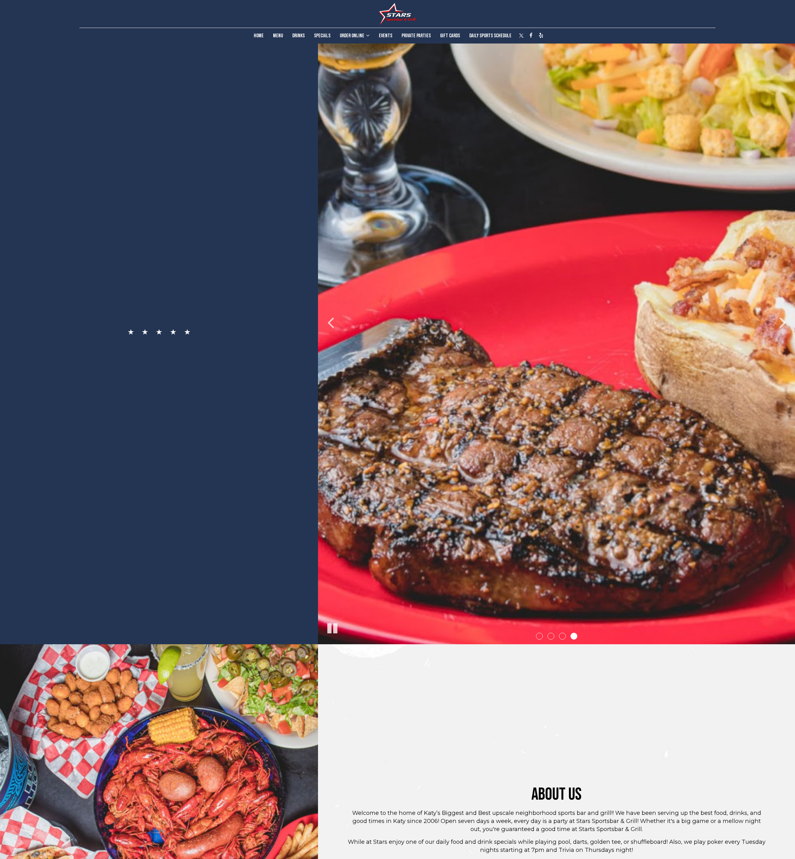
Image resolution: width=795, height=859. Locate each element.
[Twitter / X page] (521, 35)
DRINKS (298, 36)
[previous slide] (330, 322)
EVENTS (385, 36)
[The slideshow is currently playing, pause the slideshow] (332, 627)
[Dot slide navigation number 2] (550, 636)
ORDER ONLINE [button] (352, 36)
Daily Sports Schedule (490, 36)
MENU (278, 36)
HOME (259, 36)
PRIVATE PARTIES (416, 36)
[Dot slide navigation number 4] (573, 636)
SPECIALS (322, 36)
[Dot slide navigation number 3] (562, 636)
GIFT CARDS (450, 36)
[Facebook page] (531, 35)
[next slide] (782, 322)
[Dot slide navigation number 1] (539, 636)
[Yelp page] (541, 35)
